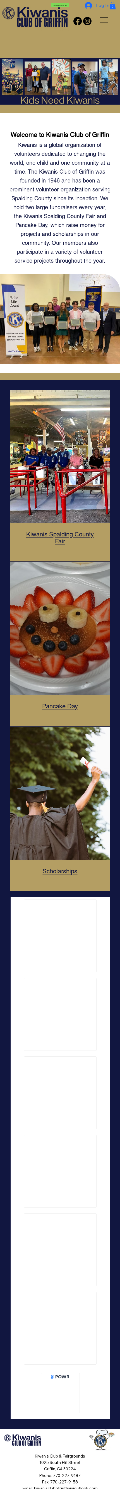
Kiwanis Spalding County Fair (60, 538)
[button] (112, 5)
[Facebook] (77, 21)
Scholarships (59, 871)
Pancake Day (60, 706)
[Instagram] (87, 21)
